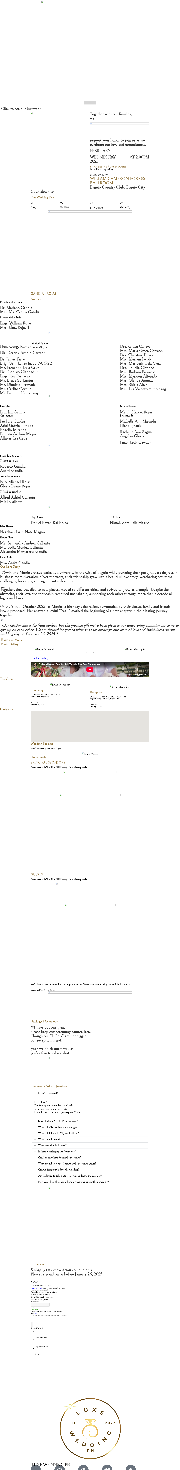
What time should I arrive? (52, 1145)
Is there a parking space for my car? (57, 1151)
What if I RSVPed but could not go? (57, 1127)
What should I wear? (49, 1139)
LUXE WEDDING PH (51, 1464)
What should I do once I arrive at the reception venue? (67, 1163)
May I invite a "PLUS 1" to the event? (58, 1121)
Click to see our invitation (21, 108)
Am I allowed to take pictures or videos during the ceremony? (71, 1175)
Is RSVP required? (48, 1093)
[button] (3, 649)
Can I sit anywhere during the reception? (59, 1157)
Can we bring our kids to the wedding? (58, 1169)
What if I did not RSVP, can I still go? (58, 1133)
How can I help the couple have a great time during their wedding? (73, 1181)
